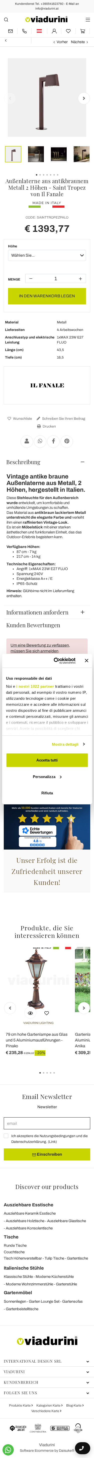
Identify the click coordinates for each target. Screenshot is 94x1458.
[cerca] (6, 19)
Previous (10, 98)
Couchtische (14, 1252)
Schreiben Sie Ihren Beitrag (63, 419)
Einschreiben (49, 1154)
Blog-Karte (74, 1405)
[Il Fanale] (47, 385)
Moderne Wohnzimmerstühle (29, 1284)
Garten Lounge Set (44, 1301)
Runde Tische (15, 1245)
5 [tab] (58, 1076)
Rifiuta (47, 793)
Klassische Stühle (18, 1277)
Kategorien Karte (48, 1405)
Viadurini (14, 1371)
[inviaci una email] (10, 31)
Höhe (12, 246)
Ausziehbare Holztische (25, 1221)
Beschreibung (23, 462)
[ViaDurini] (46, 19)
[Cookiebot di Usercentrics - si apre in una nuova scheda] (56, 660)
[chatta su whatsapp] (8, 1449)
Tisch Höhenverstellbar (23, 1258)
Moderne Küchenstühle (55, 1277)
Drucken (49, 426)
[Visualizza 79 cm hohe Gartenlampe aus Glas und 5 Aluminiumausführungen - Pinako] (30, 1013)
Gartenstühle (66, 1284)
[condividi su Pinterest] (66, 441)
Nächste (78, 42)
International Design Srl (33, 1361)
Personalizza (44, 776)
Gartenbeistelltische (22, 1309)
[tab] (47, 462)
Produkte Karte (20, 1405)
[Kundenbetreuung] (25, 31)
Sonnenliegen (15, 1301)
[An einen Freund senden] (27, 441)
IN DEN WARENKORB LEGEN (47, 296)
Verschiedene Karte (45, 1411)
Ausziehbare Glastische (66, 1221)
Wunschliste (22, 419)
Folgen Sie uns (20, 1392)
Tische (11, 1236)
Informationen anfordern (37, 612)
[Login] (54, 31)
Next (84, 98)
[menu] (87, 19)
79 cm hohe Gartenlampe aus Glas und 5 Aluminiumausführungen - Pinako (36, 1040)
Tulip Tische (54, 1258)
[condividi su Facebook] (53, 441)
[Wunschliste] (47, 1013)
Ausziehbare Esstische (28, 1204)
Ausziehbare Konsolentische (29, 1228)
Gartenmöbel (18, 1292)
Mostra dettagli (65, 744)
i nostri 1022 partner (35, 686)
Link (52, 1142)
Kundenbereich (21, 1382)
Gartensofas (72, 1301)
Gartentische (77, 1258)
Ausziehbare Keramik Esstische (30, 1213)
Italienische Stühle (24, 1268)
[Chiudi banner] (86, 660)
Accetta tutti (47, 760)
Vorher (62, 42)
